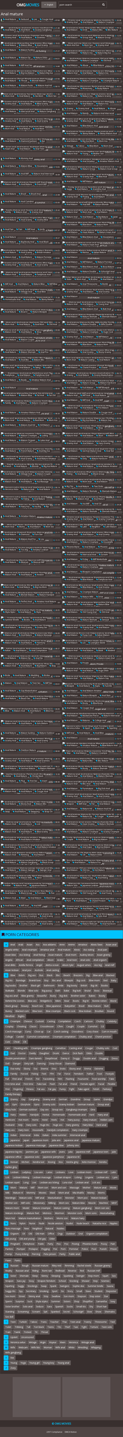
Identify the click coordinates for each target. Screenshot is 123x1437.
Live (34, 1182)
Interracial (25, 1135)
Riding (35, 1270)
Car (48, 1031)
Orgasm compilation (96, 1233)
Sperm (8, 1301)
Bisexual (107, 990)
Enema (44, 1068)
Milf (32, 1187)
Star (106, 1296)
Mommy (30, 1192)
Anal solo (85, 959)
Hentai (8, 776)
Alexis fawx (96, 944)
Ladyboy (26, 1172)
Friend (73, 1083)
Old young (10, 1238)
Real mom (39, 420)
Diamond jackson (28, 141)
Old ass (86, 870)
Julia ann (56, 1140)
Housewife (108, 542)
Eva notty (15, 1068)
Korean (14, 1161)
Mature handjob (46, 594)
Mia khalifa (78, 1192)
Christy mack (37, 776)
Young (85, 153)
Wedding (34, 675)
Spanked (55, 1311)
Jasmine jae (32, 1151)
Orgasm (14, 1233)
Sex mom (39, 96)
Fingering (18, 1089)
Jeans (62, 1151)
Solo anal (102, 916)
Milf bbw (53, 284)
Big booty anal (27, 241)
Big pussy (47, 990)
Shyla (38, 612)
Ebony (27, 1068)
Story (70, 1291)
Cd (102, 1026)
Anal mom (25, 29)
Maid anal (50, 898)
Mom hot (10, 1218)
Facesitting (48, 1078)
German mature (27, 768)
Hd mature (45, 425)
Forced (24, 1073)
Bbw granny (42, 103)
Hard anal (101, 1124)
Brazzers (78, 975)
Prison (113, 1248)
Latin (84, 526)
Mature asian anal (107, 232)
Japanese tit (73, 1156)
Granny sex (42, 627)
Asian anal (10, 148)
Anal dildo (10, 965)
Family (8, 212)
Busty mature (103, 88)
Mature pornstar (44, 257)
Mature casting (87, 359)
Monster (69, 1197)
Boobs (26, 619)
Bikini (58, 1000)
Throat (23, 80)
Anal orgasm (100, 959)
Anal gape (87, 847)
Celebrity (111, 1021)
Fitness (30, 1089)
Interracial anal (27, 111)
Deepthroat (51, 1058)
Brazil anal (36, 193)
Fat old (52, 395)
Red (82, 1270)
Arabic (60, 959)
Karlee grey (11, 1167)
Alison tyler (68, 965)
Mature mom (102, 224)
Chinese (28, 1021)
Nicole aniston (55, 1223)
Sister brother (12, 1306)
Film (60, 1078)
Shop (38, 332)
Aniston (40, 574)
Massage (74, 1187)
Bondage (20, 980)
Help (20, 1124)
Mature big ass (104, 52)
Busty (53, 995)
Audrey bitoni (87, 954)
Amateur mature (28, 516)
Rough (25, 1265)
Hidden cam (106, 1119)
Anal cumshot (27, 201)
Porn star (38, 534)
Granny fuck (26, 847)
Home (35, 1119)
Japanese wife (48, 1151)
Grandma (75, 1099)
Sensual (105, 619)
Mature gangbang (47, 111)
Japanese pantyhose (53, 1156)
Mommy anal (26, 158)
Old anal (107, 60)
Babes (92, 995)
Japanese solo (32, 1156)
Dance (65, 1053)
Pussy (104, 1243)
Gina (92, 1109)
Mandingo (10, 1197)
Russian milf (93, 1270)
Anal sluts (106, 695)
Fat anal (40, 395)
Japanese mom (40, 1140)
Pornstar (73, 1248)
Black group (98, 474)
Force (67, 1073)
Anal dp (39, 658)
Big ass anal (11, 995)
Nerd (38, 877)
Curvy (28, 1031)
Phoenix (103, 546)
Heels (54, 1119)
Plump (8, 1254)
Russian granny (102, 1265)
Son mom (69, 1296)
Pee (55, 1248)
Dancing (41, 1063)
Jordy (42, 229)
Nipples (113, 1223)
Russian (14, 1265)
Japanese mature (39, 885)
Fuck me (108, 686)
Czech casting (61, 1031)
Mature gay (105, 420)
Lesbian (14, 1172)
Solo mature (42, 723)
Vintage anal (26, 291)
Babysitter (70, 1005)
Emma (87, 1068)
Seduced (24, 19)
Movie (113, 1187)
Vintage (69, 146)
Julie (114, 1151)
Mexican (24, 562)
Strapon (70, 804)
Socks (70, 1306)
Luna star (67, 1182)
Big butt (77, 990)
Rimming (24, 854)
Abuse (85, 65)
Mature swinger (27, 870)
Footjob (110, 1073)
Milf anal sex (26, 65)
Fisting (69, 474)
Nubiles (60, 1228)
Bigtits (21, 1016)
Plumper (20, 1248)
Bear (66, 1000)
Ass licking (24, 954)
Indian (8, 885)
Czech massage (13, 1031)
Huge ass (57, 1124)
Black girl (35, 985)
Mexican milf (38, 562)
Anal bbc (24, 359)
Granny (69, 108)
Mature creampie (106, 22)
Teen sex (36, 683)
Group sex (57, 1109)
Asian (29, 944)
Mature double (89, 271)
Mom (13, 1187)
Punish (103, 1248)
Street (22, 1296)
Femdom (78, 1073)
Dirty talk (28, 1063)
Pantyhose (10, 375)
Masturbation (55, 1197)
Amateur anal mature (46, 601)
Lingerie (89, 1177)
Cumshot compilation (38, 1036)
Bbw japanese (53, 1005)
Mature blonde (102, 204)
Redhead (60, 1270)
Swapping (35, 811)
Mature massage (44, 635)
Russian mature (40, 1265)
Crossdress (77, 1031)
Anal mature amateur (46, 458)
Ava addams (49, 944)
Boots (76, 1000)
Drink (84, 29)
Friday (85, 559)
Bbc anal (86, 783)
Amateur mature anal (109, 161)
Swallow (56, 1296)
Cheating (21, 1026)
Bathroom (49, 985)
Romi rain (47, 1270)
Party (50, 1243)
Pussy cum (87, 635)
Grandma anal (99, 189)
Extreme (98, 1068)
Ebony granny (104, 352)
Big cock (81, 980)
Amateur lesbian (40, 549)
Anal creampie (29, 949)
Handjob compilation (58, 1130)
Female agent (87, 1083)
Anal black (44, 241)
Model (26, 1208)
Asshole (39, 970)
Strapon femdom (46, 1280)
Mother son (98, 153)
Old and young (26, 1238)
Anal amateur (88, 161)
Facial (101, 1083)
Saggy (69, 189)
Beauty (25, 1005)
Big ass (32, 975)
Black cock (69, 1011)
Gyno (36, 1104)
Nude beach (83, 1223)
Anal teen (39, 148)
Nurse (32, 1223)
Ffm (52, 1073)
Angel (39, 965)
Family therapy (12, 1094)
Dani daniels (35, 1058)
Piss (59, 1243)
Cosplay (9, 1026)
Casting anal (75, 1048)
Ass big (37, 506)
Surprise (20, 1301)
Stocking (73, 1280)
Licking (44, 435)
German (63, 1099)
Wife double (106, 324)
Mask (100, 650)
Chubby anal (85, 1036)
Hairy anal (9, 367)
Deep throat (55, 1063)
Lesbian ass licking (49, 1182)
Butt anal (106, 309)
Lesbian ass (103, 1177)
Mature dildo (41, 57)
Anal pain (9, 229)
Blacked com (22, 1011)
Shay (53, 665)
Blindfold (9, 1016)
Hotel (45, 1119)
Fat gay (52, 1089)
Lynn (114, 1177)
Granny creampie (106, 519)
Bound (110, 1011)
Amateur (82, 944)
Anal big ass (44, 451)
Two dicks (98, 486)
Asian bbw (10, 954)
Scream (104, 554)
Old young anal (89, 612)
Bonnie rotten (99, 1000)
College (9, 1036)
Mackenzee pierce (90, 715)
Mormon (59, 1213)
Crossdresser (47, 1026)
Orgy (60, 1233)
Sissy (31, 1280)
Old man (40, 1233)
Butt (106, 1005)
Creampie (15, 1021)
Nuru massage (12, 1228)
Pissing (85, 196)
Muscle (92, 1202)
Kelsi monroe (89, 1161)
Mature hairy (77, 1218)
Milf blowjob (104, 387)
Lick (38, 824)
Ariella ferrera (26, 965)
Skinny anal (34, 1296)
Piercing (36, 1254)
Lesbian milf (101, 1172)
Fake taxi (41, 1083)
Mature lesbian (99, 1197)
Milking (51, 1202)
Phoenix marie (72, 546)
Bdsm (22, 975)
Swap (7, 811)
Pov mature (103, 407)
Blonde (35, 466)
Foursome (83, 1078)
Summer (55, 1301)
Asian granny (88, 824)
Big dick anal (104, 788)
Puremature (87, 788)
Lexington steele (97, 642)
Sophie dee (78, 1286)
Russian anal (22, 1270)
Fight (71, 1089)
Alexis (77, 949)
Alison (50, 959)
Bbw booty (97, 703)
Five (52, 893)
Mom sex (52, 96)
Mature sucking (27, 733)
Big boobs (10, 985)
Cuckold (40, 1021)
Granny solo (49, 1104)
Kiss (61, 1161)
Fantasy (107, 1089)
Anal (12, 944)
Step (68, 753)
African (19, 959)
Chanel (104, 367)
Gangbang (34, 1099)
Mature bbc (97, 29)
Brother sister (78, 995)
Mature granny (104, 96)
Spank (53, 1286)
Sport (54, 1291)
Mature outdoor (46, 733)
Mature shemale (89, 316)
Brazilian (99, 1011)
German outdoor (28, 1109)
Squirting (113, 728)
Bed (105, 980)
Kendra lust (38, 1161)
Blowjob (70, 686)
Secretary (31, 1291)
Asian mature (88, 232)
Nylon (22, 1223)
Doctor (22, 1053)
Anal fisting (39, 954)
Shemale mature (109, 316)
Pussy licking (21, 1254)
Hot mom (23, 1119)
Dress (115, 1058)
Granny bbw (42, 219)
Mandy (85, 113)
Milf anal (31, 229)
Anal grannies (43, 760)
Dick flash (78, 1053)
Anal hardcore (109, 923)
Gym (14, 1104)
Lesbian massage (42, 1177)
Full (7, 1078)
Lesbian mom (84, 1172)
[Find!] (103, 4)
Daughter (44, 1053)
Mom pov (83, 1197)
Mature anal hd (44, 85)
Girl (7, 1104)
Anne (62, 944)
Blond (113, 1000)
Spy (21, 1291)
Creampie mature (111, 80)
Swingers (64, 1286)
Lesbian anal (82, 1182)
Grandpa (107, 1099)
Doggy (76, 1058)
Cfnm (60, 1026)
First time (28, 1083)
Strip (46, 1296)
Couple (69, 839)
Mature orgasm (27, 440)
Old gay (42, 1238)
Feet (44, 1073)
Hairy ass (24, 506)
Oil (23, 1233)
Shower (86, 1280)
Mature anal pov (28, 539)
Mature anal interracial (103, 113)
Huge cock (108, 332)
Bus (41, 975)
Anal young (106, 893)
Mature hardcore (108, 382)
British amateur (44, 252)
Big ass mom (88, 141)
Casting (51, 1021)
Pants (17, 1260)
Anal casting (52, 970)
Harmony (40, 642)
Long (26, 1182)
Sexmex (105, 1280)
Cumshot (93, 1026)
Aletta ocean (52, 965)
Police (85, 1248)
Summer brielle (12, 619)
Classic (33, 1026)
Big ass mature (27, 73)
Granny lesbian (66, 1104)
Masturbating (107, 1213)
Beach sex (25, 698)
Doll (7, 1063)
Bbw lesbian (85, 1011)
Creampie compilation (64, 1036)
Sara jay (21, 1280)
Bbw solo (33, 990)
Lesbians (60, 1172)
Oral (80, 1233)
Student (98, 1291)
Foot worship (99, 1078)
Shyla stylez (10, 612)
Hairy (13, 1114)
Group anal (87, 37)
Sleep (35, 1275)
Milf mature (87, 181)
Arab (20, 944)
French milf (41, 184)
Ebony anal (25, 804)
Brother (94, 279)
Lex (84, 642)
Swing (37, 367)
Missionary (87, 88)
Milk (7, 1192)
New (26, 1228)
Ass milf (85, 503)
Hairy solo (31, 1124)
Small (79, 1291)
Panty (62, 1254)
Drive (100, 596)
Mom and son (72, 45)
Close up (38, 1031)
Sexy (112, 1301)
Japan (26, 1140)
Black (49, 975)
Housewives (42, 166)
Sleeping (55, 1275)
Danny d (65, 1058)
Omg (28, 4)
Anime (71, 944)
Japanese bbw (56, 1145)
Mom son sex (102, 1208)
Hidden (22, 1114)
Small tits (81, 1306)
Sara (49, 1306)
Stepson (82, 1296)
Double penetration (15, 1058)
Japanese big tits (13, 1151)
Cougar (100, 816)
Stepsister (111, 1291)
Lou (42, 539)
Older (52, 1238)
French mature (27, 451)
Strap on (48, 811)
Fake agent (83, 1089)
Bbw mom (93, 146)
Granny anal (72, 22)
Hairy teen (23, 1130)
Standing (9, 1311)
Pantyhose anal (43, 274)
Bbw (7, 710)
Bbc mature (112, 29)
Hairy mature (90, 1119)
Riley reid (56, 1265)
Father (90, 1073)
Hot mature (99, 870)
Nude (41, 1223)
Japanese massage (36, 1145)
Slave (88, 1291)
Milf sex (48, 683)
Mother (86, 1187)
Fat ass (41, 1089)
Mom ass (103, 141)
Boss (96, 990)
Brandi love (35, 980)
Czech (77, 1021)
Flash (52, 1083)
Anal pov (44, 352)
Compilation (64, 1021)
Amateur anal (47, 949)
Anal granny (42, 45)
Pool (93, 1248)
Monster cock (75, 1213)
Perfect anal (26, 601)
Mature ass (87, 52)
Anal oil (97, 503)
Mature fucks (26, 85)
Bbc (58, 975)
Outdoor (70, 1233)
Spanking (68, 1275)
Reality (8, 1270)
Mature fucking (27, 50)
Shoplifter (88, 1301)
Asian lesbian (12, 970)
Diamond (24, 534)
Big (88, 975)
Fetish (96, 1089)
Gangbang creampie (76, 1109)
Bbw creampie (53, 1011)
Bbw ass (49, 710)
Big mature (103, 216)
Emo (54, 1068)
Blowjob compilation (92, 571)
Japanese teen (101, 1151)
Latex (49, 1172)
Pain (20, 229)
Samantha (101, 1301)
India (36, 1135)
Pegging (45, 1248)
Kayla (97, 686)
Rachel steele (84, 1265)
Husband (9, 1124)
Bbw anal (86, 121)
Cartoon (88, 1021)
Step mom (93, 1275)
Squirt (87, 728)
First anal (17, 1078)
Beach (66, 975)
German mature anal (91, 451)
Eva (68, 862)
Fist (92, 804)
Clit (83, 854)
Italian (8, 650)
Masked (111, 650)
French (8, 466)
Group (87, 1099)
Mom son (88, 45)
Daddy (32, 1053)
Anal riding (102, 877)
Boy (46, 980)
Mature (69, 498)
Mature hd (87, 808)
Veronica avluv (11, 489)
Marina (85, 252)
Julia (70, 1151)
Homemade (59, 1114)
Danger (17, 1063)
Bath (57, 990)
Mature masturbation (30, 1218)
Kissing (51, 1161)
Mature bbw (26, 45)
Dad (12, 1053)
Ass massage (42, 481)
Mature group (104, 37)
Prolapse (33, 1248)
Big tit (86, 1000)
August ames (84, 965)
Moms (22, 526)
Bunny (8, 1011)
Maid (22, 898)
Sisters (67, 1301)
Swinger (80, 1275)
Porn (68, 900)
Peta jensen (50, 1254)
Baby (113, 980)
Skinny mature (88, 133)
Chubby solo (102, 1048)
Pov (66, 1243)
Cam (7, 1048)
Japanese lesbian (90, 885)
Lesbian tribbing (21, 1177)
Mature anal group (109, 169)
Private (85, 663)
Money (90, 1192)
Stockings (32, 1286)
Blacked (110, 975)
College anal (100, 720)
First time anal (12, 1083)
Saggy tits (10, 1291)
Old (30, 1233)
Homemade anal (12, 299)
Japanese (15, 1140)
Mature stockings (14, 1213)
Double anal (89, 1058)
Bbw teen (37, 1011)
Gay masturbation (28, 690)
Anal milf (24, 173)
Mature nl (18, 1192)
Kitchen (25, 1161)
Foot (99, 1073)
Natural (49, 1228)
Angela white (12, 949)
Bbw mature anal (90, 125)
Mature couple (27, 339)
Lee (35, 19)
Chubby (100, 1021)
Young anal (103, 304)
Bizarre (24, 311)
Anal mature (10, 19)
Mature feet (33, 1213)
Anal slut (110, 451)
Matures (86, 720)
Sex (114, 1275)
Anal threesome (89, 284)
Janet (115, 216)
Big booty (72, 985)
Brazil (23, 193)
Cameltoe (61, 1048)
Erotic (63, 1068)
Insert (44, 780)
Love (71, 1172)
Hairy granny (104, 443)
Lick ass (96, 1182)
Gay (23, 1099)
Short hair (102, 1306)
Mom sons (91, 1213)
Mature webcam (47, 768)
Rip (47, 506)
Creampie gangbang (41, 1048)
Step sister (95, 1296)
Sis (62, 1291)
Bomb (105, 284)
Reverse (72, 1270)
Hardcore (10, 1119)
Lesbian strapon (62, 1177)
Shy (91, 1306)
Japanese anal (71, 1140)
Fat (59, 1073)
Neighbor (95, 526)
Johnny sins (73, 1145)
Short (100, 435)
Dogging (103, 1058)
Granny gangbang (43, 29)
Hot (62, 1119)
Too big (24, 549)
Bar (43, 141)
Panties (9, 1248)
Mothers (48, 1218)
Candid (20, 1036)
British (84, 985)
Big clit (94, 985)
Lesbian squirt (12, 1182)
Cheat (17, 1041)
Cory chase (92, 1031)
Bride (7, 675)
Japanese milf (83, 1151)
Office (51, 1233)
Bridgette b (46, 1000)
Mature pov (95, 862)
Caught (70, 1026)
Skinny (44, 1275)
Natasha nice (99, 1223)
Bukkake (9, 990)
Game (97, 1099)
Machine (103, 1202)
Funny (62, 1089)
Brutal (87, 990)
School (62, 1280)
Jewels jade (113, 816)
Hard (91, 1114)
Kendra (103, 1161)
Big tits (69, 486)
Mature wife (87, 596)
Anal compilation (39, 650)
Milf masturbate (100, 559)
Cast (115, 1048)
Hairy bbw (87, 1124)
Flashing (70, 1078)
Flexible (111, 1083)
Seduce (40, 1306)
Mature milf (113, 435)
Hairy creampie (80, 1130)
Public (41, 1243)
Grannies (41, 37)
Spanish (59, 1306)
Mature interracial (111, 715)
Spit (45, 1311)
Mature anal (72, 73)
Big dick (63, 995)
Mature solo (72, 885)
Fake (111, 1078)
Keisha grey (72, 1161)
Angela (8, 959)
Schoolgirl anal (108, 271)
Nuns (13, 1223)
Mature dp (25, 57)
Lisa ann (38, 1172)
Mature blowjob (39, 311)
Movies (42, 1192)
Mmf (113, 1202)
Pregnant (15, 1243)
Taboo (81, 146)
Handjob (34, 1114)
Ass (38, 944)
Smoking (43, 1291)
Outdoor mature (28, 750)
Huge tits (44, 1124)
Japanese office (13, 1156)
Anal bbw (41, 291)
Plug (22, 780)
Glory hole (10, 1109)
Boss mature (108, 266)
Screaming (23, 1311)
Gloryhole (25, 1104)
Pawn (8, 1260)
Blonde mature (38, 80)
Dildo (89, 1053)
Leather (48, 367)
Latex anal (44, 440)
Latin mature (111, 526)
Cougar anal (47, 19)
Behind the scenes (14, 1000)
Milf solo (25, 1202)
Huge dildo (103, 670)
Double (99, 1053)
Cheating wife (21, 1048)
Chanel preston (89, 367)
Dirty (84, 458)
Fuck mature (87, 387)
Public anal (74, 1254)
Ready (23, 380)
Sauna (110, 1286)
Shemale (24, 1275)
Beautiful (41, 995)
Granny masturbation (103, 375)
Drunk (56, 1053)
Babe (66, 990)
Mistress (47, 1213)
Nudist (69, 1223)
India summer (59, 1135)
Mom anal (9, 96)
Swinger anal (45, 870)
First (7, 1089)
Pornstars (41, 893)
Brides (47, 675)
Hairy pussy (74, 1119)
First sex (33, 780)
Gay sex (44, 1109)
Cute (7, 1041)
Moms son (62, 1218)
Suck (29, 1301)
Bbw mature (98, 65)
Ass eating (88, 949)
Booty (85, 703)
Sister (69, 279)
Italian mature (99, 252)
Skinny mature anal (108, 133)
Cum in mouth (109, 1031)
